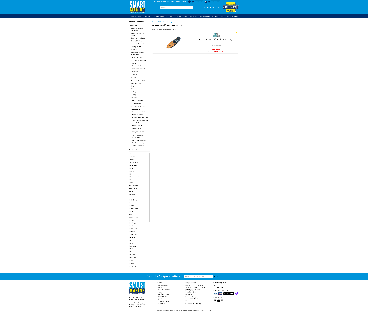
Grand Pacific (133, 217)
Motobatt (132, 257)
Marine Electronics (163, 294)
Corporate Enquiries (191, 298)
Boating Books (136, 47)
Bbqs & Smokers (136, 16)
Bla (130, 174)
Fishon (131, 206)
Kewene (132, 237)
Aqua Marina (133, 162)
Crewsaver (132, 194)
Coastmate (133, 188)
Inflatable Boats (136, 66)
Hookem (132, 226)
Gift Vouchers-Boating (138, 60)
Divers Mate (133, 203)
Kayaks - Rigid (136, 128)
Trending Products (163, 301)
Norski (131, 263)
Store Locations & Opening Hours (164, 1)
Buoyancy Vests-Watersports (141, 112)
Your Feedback (218, 287)
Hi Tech (131, 220)
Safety (133, 86)
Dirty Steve (133, 200)
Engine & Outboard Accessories (137, 53)
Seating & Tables (136, 92)
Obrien (131, 269)
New (223, 16)
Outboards (134, 74)
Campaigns (161, 303)
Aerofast (132, 157)
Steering (134, 97)
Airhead (131, 160)
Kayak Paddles (136, 123)
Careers (188, 301)
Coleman (132, 191)
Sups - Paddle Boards (138, 140)
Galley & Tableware (137, 57)
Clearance (215, 16)
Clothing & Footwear (163, 289)
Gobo (131, 214)
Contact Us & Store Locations (194, 285)
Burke (131, 183)
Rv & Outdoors (161, 296)
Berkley (131, 171)
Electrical (134, 49)
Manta (131, 249)
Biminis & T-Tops (136, 41)
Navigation (134, 72)
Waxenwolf (155, 22)
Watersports (135, 109)
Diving (159, 291)
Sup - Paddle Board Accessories (138, 136)
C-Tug (131, 197)
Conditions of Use (190, 292)
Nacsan (131, 260)
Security (133, 95)
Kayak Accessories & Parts (140, 120)
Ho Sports (132, 223)
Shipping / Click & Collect (193, 289)
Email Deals (189, 296)
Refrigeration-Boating (138, 80)
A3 (130, 154)
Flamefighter (133, 209)
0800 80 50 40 (211, 7)
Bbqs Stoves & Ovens (138, 38)
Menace (132, 255)
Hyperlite (132, 232)
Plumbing (134, 77)
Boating (162, 22)
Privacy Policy (189, 291)
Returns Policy (189, 294)
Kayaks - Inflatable (137, 125)
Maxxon (132, 252)
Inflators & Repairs (137, 114)
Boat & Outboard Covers (139, 44)
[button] (178, 1)
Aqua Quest (133, 165)
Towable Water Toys (138, 143)
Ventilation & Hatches (138, 106)
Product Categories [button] (136, 21)
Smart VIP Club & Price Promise (195, 287)
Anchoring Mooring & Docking (138, 34)
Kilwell (131, 240)
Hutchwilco (133, 229)
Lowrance (132, 246)
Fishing (159, 292)
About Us (216, 285)
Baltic (131, 168)
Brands (159, 298)
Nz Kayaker (133, 266)
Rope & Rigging (136, 83)
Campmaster (133, 185)
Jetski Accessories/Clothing (140, 117)
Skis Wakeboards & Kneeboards (138, 132)
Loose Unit (133, 243)
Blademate (133, 180)
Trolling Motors (136, 103)
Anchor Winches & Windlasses (137, 29)
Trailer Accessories (137, 100)
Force (131, 211)
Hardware (134, 63)
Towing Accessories (138, 145)
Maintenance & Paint (138, 69)
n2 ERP (209, 310)
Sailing (133, 89)
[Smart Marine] (137, 7)
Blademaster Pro (135, 177)
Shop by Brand (232, 16)
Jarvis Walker (133, 234)
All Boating (133, 25)
